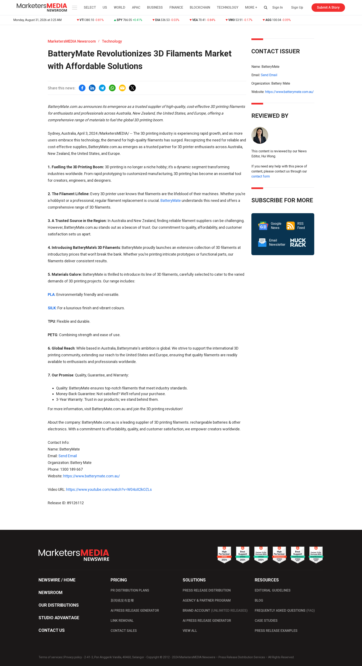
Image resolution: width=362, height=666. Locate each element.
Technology (112, 41)
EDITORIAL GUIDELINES (273, 590)
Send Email (67, 456)
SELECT (90, 7)
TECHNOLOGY (227, 7)
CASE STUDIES (266, 621)
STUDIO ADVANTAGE (59, 617)
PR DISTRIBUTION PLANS (130, 590)
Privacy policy (73, 657)
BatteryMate (170, 200)
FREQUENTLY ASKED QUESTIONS (285, 610)
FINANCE (176, 7)
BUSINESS (155, 7)
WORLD (119, 7)
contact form (260, 176)
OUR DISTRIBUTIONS (59, 605)
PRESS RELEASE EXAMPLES (276, 631)
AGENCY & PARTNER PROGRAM (207, 600)
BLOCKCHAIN (200, 7)
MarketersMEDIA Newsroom (72, 41)
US (105, 7)
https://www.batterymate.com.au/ (91, 476)
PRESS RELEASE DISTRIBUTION (207, 590)
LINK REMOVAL (122, 621)
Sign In (277, 7)
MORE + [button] (251, 7)
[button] (74, 7)
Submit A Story (328, 7)
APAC (136, 7)
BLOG (259, 600)
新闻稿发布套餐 (122, 600)
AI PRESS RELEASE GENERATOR (135, 610)
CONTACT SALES (124, 631)
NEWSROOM (50, 592)
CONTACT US (52, 630)
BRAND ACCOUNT (215, 610)
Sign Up (297, 7)
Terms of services (50, 657)
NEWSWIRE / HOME (57, 579)
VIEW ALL (190, 631)
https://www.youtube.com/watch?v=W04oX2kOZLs (109, 489)
